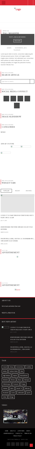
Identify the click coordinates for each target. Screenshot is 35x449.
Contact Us (19, 433)
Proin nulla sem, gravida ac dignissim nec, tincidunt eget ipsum (21, 349)
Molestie (5, 380)
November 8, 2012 (21, 48)
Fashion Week (13, 371)
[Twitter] (13, 98)
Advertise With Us (8, 433)
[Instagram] (20, 98)
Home (6, 431)
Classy (11, 367)
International (23, 375)
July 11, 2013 (4, 220)
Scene (13, 393)
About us (13, 431)
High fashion (6, 375)
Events (28, 431)
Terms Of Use (27, 433)
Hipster (15, 375)
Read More (17, 41)
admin (9, 48)
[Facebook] (6, 98)
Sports (29, 393)
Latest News (21, 431)
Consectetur (19, 367)
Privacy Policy (17, 436)
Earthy (5, 371)
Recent (17, 191)
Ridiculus (27, 388)
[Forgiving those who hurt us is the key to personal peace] (16, 150)
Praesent (15, 384)
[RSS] (17, 105)
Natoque (26, 380)
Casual (5, 367)
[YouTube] (27, 98)
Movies (13, 380)
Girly (21, 371)
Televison (16, 50)
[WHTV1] (17, 9)
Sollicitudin (21, 393)
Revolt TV (19, 388)
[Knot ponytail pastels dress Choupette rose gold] (26, 150)
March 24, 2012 (4, 232)
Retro (12, 388)
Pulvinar (5, 388)
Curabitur (28, 367)
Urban (4, 397)
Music (19, 380)
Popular (6, 191)
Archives (29, 191)
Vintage (11, 397)
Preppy (23, 384)
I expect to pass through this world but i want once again (21, 330)
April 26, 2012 (4, 243)
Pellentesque (6, 384)
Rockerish (6, 393)
